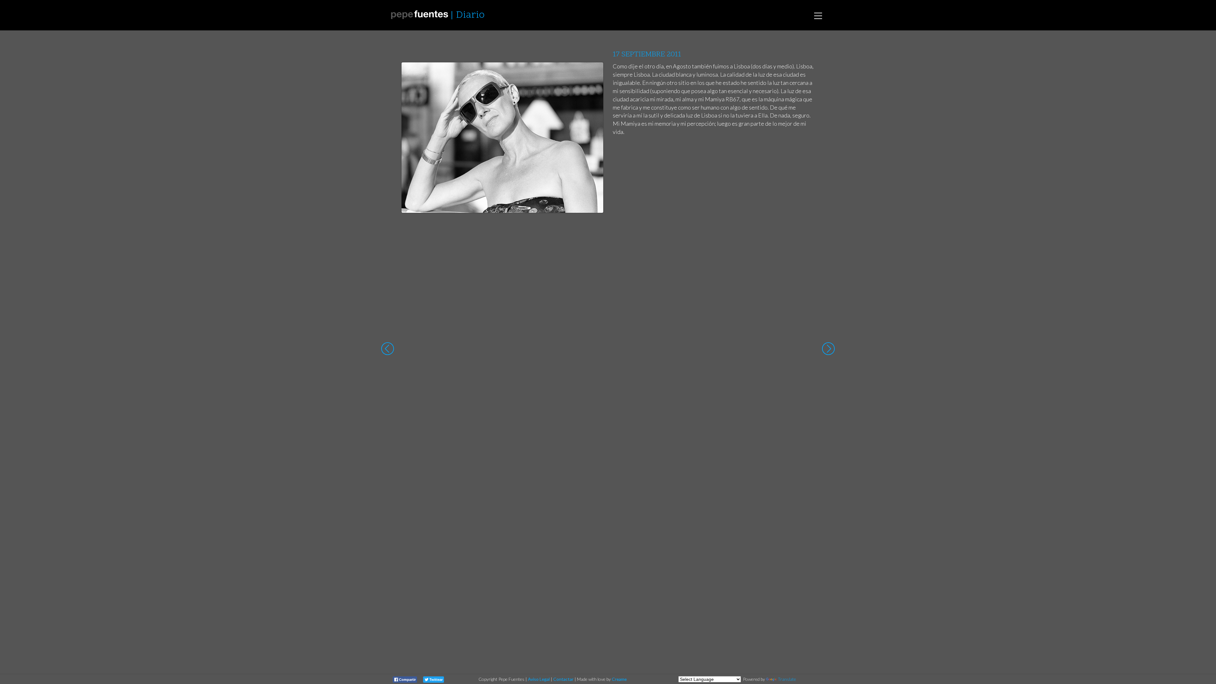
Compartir (407, 679)
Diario (470, 15)
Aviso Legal (539, 679)
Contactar (563, 679)
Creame (619, 679)
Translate (787, 679)
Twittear (435, 679)
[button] (593, 73)
